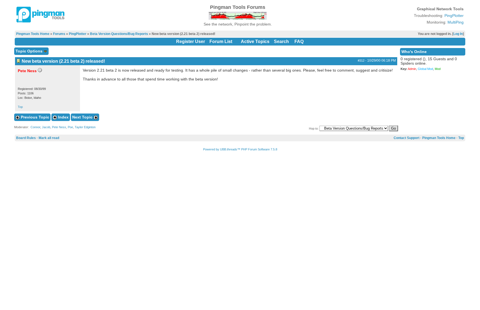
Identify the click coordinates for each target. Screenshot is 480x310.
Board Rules (26, 138)
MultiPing (456, 22)
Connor (35, 127)
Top (20, 107)
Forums (59, 34)
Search (281, 41)
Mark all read (49, 138)
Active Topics (255, 41)
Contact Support (406, 138)
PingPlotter (454, 15)
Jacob (46, 127)
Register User (190, 41)
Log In (458, 34)
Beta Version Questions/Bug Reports (119, 34)
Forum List (220, 41)
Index (63, 117)
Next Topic (83, 117)
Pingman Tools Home (32, 34)
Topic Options (30, 51)
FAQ (299, 41)
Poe (70, 127)
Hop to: (314, 128)
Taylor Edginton (85, 127)
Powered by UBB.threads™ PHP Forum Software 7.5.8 (240, 149)
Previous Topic (34, 117)
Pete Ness (59, 127)
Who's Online (414, 51)
